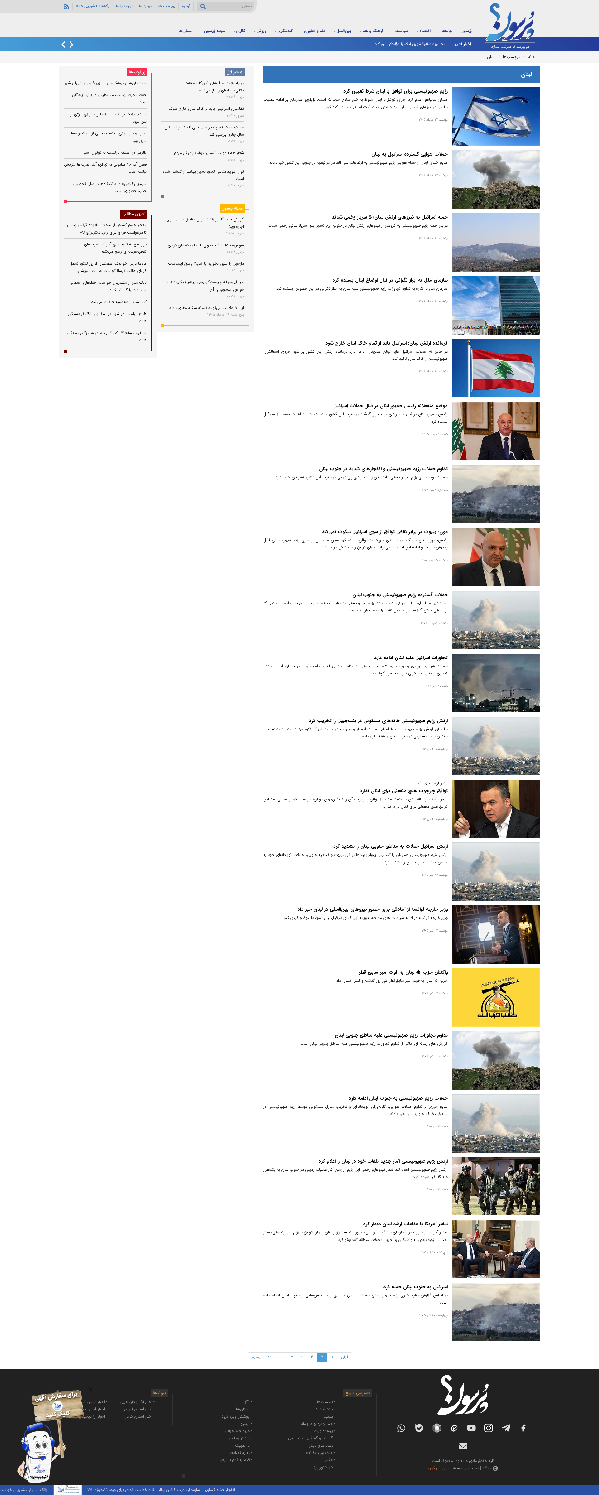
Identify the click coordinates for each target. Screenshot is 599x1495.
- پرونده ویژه (324, 1431)
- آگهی (246, 1402)
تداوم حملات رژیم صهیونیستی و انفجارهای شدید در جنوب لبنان (383, 469)
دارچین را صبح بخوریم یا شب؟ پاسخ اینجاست (206, 263)
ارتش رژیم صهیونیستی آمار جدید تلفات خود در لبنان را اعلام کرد (383, 1161)
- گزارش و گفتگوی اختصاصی (311, 1438)
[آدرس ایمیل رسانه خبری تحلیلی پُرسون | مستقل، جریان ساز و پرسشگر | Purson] (463, 1446)
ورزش (261, 31)
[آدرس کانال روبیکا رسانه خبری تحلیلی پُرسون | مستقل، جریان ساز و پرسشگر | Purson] (436, 1428)
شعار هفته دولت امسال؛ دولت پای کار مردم (209, 153)
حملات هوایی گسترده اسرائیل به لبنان (409, 154)
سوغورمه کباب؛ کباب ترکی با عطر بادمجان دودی (206, 245)
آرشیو (186, 6)
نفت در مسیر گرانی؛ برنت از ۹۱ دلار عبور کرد (410, 44)
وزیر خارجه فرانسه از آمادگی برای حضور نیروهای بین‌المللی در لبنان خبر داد (373, 909)
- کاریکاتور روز (324, 1467)
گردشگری (285, 31)
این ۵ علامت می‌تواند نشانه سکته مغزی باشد (206, 308)
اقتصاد (425, 31)
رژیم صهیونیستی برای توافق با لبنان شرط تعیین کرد (395, 91)
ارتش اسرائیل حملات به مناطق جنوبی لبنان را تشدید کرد (390, 846)
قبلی (344, 1357)
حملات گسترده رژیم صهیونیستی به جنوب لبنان (400, 595)
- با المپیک (243, 1445)
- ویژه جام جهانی (238, 1431)
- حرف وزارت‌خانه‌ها (319, 1452)
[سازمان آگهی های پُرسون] (47, 1389)
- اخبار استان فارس (139, 1409)
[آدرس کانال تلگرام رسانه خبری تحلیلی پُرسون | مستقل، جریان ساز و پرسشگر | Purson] (506, 1428)
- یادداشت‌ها (325, 1409)
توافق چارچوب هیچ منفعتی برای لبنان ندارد (404, 791)
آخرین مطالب (133, 214)
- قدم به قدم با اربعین (234, 1460)
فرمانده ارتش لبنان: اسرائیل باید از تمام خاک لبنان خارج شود (386, 343)
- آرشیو (246, 1423)
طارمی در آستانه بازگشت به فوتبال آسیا (115, 152)
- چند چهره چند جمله (318, 1423)
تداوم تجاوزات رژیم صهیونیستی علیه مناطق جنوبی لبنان (391, 1035)
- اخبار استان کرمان (139, 1416)
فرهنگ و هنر (373, 31)
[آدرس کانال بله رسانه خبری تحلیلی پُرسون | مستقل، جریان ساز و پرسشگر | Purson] (419, 1428)
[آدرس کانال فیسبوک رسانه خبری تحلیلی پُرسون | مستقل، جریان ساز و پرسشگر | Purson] (523, 1428)
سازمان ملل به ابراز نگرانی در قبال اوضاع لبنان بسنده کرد (390, 280)
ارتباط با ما (124, 6)
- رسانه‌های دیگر (322, 1445)
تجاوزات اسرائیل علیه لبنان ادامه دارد (411, 658)
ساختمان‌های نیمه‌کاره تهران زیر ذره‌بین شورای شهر (106, 83)
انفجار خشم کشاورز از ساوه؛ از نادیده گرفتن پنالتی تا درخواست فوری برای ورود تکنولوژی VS (208, 1490)
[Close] (90, 1389)
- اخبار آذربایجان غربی (137, 1402)
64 (270, 1357)
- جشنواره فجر (240, 1438)
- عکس (329, 1460)
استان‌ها (185, 31)
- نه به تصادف (241, 1452)
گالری (240, 31)
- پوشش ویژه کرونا (236, 1416)
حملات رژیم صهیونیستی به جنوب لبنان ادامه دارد (398, 1098)
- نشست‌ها (326, 1402)
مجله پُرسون (214, 31)
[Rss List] (65, 6)
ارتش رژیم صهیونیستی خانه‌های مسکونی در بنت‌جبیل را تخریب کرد (378, 721)
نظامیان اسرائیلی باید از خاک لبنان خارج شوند (206, 108)
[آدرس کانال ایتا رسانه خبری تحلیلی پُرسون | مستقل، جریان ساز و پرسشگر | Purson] (453, 1428)
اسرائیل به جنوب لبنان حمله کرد (415, 1287)
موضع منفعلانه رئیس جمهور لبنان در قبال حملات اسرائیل (390, 406)
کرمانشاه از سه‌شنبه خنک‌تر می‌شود (118, 302)
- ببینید (329, 1416)
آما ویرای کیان (439, 1468)
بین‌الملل (343, 31)
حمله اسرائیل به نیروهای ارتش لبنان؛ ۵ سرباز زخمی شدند (390, 217)
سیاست (401, 31)
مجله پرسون (232, 208)
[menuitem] (466, 31)
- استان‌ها (244, 1409)
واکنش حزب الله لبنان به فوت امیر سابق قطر (403, 972)
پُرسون (466, 31)
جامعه (447, 31)
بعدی (256, 1357)
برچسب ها (166, 6)
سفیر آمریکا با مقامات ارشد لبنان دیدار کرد (405, 1224)
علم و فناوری (314, 31)
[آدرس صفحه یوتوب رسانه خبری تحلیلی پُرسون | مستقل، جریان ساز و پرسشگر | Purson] (471, 1428)
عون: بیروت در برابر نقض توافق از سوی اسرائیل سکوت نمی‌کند (385, 532)
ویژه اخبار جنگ (154, 31)
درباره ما (145, 6)
